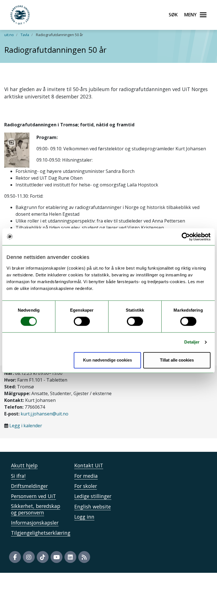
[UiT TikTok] (43, 557)
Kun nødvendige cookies (107, 360)
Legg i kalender (25, 425)
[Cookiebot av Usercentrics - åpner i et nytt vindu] (186, 236)
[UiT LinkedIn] (70, 557)
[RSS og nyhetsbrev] (84, 557)
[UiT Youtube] (56, 557)
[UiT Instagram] (29, 557)
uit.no (9, 34)
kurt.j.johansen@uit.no (44, 414)
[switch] (82, 321)
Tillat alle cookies (177, 360)
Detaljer (192, 342)
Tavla (25, 34)
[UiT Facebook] (15, 557)
